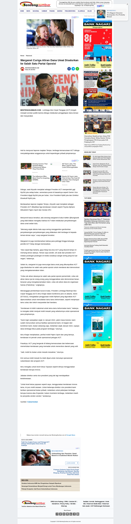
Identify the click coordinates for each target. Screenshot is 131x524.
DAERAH (59, 11)
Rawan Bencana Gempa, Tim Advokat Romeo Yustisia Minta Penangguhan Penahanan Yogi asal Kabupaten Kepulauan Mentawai (101, 190)
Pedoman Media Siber (94, 504)
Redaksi (85, 501)
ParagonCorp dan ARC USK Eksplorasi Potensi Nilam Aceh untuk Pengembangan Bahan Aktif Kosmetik (102, 173)
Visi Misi (72, 504)
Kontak (91, 501)
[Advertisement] (50, 131)
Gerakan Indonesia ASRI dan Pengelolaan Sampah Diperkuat (41, 483)
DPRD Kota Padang (57, 501)
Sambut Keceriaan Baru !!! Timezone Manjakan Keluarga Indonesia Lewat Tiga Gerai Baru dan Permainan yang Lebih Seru (97, 222)
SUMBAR (44, 11)
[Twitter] (60, 514)
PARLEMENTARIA (70, 11)
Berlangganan (100, 501)
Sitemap (64, 506)
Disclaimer (55, 504)
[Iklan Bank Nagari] (97, 302)
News (28, 11)
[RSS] (77, 514)
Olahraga (81, 11)
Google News (70, 435)
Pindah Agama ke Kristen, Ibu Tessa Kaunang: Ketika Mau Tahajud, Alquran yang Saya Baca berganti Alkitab (97, 252)
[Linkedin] (70, 514)
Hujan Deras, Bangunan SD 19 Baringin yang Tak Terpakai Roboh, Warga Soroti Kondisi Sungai (102, 165)
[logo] (33, 504)
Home (22, 11)
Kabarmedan (32, 402)
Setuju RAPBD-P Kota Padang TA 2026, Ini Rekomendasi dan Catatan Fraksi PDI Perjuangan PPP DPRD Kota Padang (96, 234)
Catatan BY (72, 501)
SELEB (89, 11)
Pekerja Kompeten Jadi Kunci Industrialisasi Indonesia (39, 489)
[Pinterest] (64, 514)
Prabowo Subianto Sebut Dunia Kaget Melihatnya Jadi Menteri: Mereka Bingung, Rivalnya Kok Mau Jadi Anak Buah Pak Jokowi (66, 472)
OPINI (66, 501)
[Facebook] (57, 514)
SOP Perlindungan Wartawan (100, 506)
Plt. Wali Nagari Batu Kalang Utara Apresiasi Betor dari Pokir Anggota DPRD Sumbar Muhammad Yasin (102, 158)
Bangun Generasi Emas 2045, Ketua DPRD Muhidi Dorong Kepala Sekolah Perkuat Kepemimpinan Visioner (96, 240)
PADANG (52, 11)
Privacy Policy (64, 504)
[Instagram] (67, 514)
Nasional (36, 11)
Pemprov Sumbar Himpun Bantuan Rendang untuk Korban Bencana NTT (102, 181)
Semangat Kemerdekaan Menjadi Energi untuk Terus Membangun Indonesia (46, 486)
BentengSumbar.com (65, 521)
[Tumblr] (74, 514)
